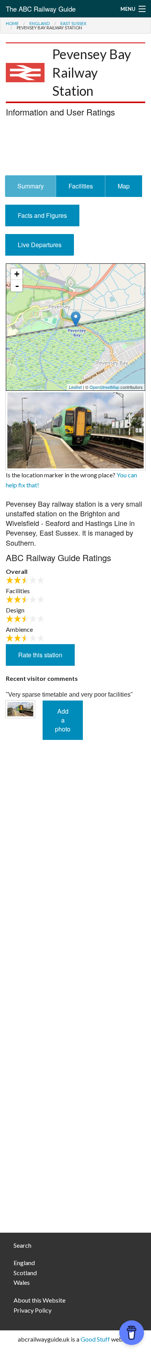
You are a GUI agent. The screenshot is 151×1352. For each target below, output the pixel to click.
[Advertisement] (75, 148)
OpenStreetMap (104, 387)
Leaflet (75, 387)
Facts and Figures (42, 215)
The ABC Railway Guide (41, 9)
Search (22, 1245)
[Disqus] (75, 915)
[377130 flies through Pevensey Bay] (75, 429)
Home (12, 23)
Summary (30, 186)
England (39, 23)
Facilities (81, 186)
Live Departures (40, 244)
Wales (22, 1282)
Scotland (25, 1272)
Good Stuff (95, 1339)
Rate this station (40, 654)
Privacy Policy (32, 1310)
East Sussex (73, 23)
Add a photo (62, 720)
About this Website (39, 1300)
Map (124, 186)
